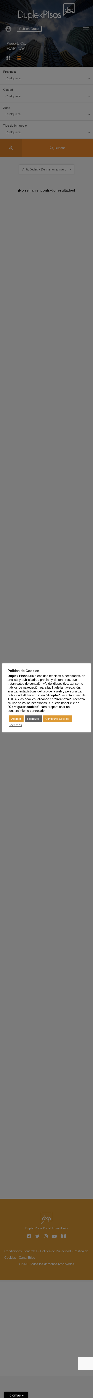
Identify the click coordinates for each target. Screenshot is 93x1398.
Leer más (15, 725)
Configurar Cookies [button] (57, 718)
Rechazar (33, 718)
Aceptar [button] (16, 718)
